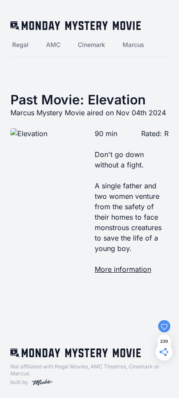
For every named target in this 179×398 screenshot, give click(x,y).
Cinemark (91, 44)
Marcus (133, 44)
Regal (20, 44)
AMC (53, 44)
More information (123, 269)
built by (19, 382)
